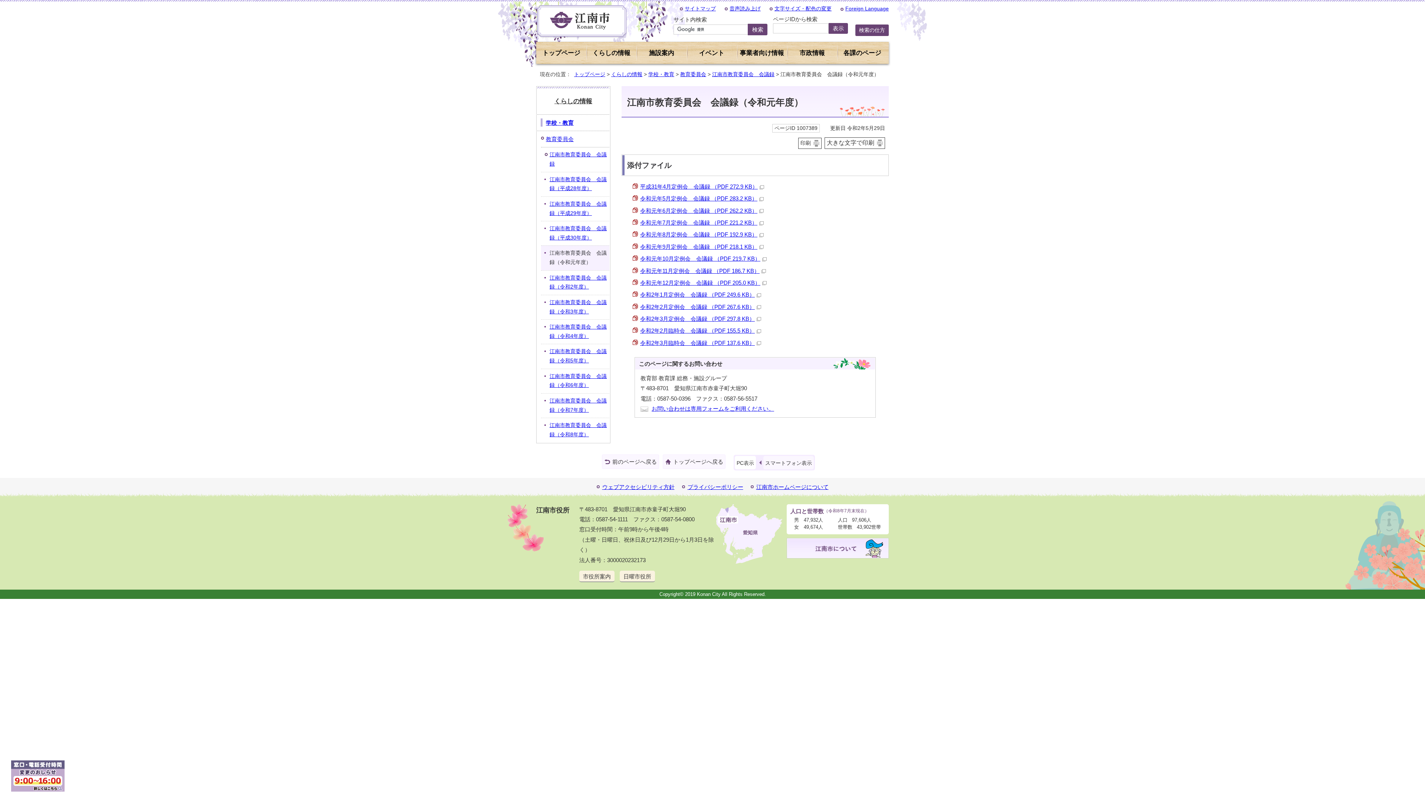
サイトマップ (700, 9)
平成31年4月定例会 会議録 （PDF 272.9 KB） (699, 186)
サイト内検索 (690, 19)
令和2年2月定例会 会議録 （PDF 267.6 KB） (697, 307)
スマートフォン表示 (788, 463)
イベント (711, 52)
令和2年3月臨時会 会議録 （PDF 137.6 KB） (697, 343)
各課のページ (862, 52)
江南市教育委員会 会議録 (743, 74)
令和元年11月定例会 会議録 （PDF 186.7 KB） (700, 271)
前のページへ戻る (634, 462)
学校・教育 (661, 74)
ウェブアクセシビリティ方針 (638, 487)
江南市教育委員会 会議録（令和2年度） (578, 282)
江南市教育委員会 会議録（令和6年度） (578, 381)
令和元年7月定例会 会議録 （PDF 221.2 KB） (698, 222)
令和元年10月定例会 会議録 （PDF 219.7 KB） (700, 258)
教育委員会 (693, 74)
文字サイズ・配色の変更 (803, 9)
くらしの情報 (626, 74)
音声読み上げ (745, 9)
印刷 (805, 143)
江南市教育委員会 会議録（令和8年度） (578, 430)
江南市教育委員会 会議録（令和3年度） (578, 307)
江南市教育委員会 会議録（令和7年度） (578, 405)
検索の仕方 (872, 30)
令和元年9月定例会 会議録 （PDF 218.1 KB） (698, 247)
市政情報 (812, 52)
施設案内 (661, 52)
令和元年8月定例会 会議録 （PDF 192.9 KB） (698, 234)
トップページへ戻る (698, 462)
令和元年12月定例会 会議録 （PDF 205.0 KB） (700, 283)
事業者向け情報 (762, 52)
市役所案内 (597, 576)
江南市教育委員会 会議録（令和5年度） (578, 356)
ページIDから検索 (795, 19)
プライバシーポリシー (715, 487)
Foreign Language (867, 9)
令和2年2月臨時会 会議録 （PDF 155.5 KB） (697, 330)
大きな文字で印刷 (850, 143)
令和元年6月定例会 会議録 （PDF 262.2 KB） (698, 211)
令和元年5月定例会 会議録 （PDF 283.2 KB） (698, 198)
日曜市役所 (637, 576)
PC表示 (745, 463)
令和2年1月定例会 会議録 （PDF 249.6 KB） (697, 294)
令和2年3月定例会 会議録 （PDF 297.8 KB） (697, 319)
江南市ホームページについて (792, 487)
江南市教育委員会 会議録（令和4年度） (578, 331)
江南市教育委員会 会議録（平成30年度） (578, 233)
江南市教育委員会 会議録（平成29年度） (578, 208)
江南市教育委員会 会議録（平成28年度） (578, 184)
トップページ (561, 52)
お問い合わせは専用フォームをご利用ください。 (713, 408)
